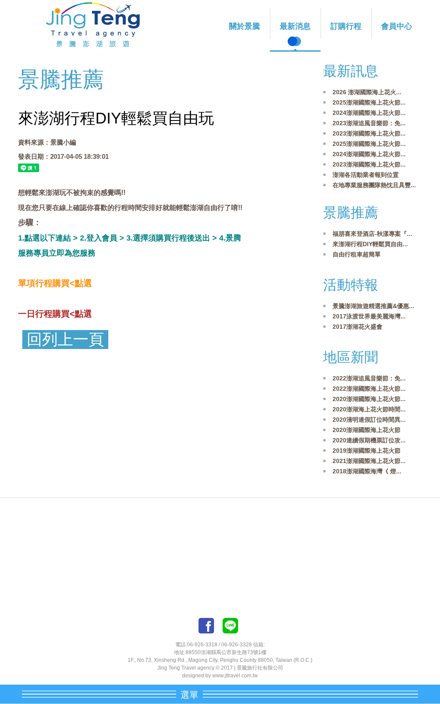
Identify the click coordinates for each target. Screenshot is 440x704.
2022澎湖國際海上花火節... (369, 388)
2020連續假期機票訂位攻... (369, 440)
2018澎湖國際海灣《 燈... (367, 471)
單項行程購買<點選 (55, 283)
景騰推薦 (350, 212)
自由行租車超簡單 (357, 254)
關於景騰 (244, 26)
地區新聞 (350, 357)
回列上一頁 (65, 339)
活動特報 (350, 285)
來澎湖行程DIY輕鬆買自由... (370, 244)
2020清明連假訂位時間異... (369, 419)
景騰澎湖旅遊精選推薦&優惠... (373, 306)
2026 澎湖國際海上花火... (367, 92)
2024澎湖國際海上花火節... (369, 112)
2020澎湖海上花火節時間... (369, 409)
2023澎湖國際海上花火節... (369, 133)
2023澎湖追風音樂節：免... (369, 123)
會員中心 (396, 26)
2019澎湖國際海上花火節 (366, 450)
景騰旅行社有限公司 (260, 668)
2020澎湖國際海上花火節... (369, 398)
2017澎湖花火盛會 (357, 326)
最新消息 (295, 26)
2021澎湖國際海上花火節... (369, 460)
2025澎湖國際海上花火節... (369, 102)
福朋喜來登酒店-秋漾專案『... (372, 233)
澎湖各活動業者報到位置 (366, 174)
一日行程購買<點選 (55, 313)
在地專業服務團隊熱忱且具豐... (374, 185)
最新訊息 (350, 71)
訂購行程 (345, 26)
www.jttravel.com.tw (235, 676)
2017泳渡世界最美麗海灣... (369, 316)
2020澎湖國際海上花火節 (366, 429)
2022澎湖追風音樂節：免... (369, 378)
